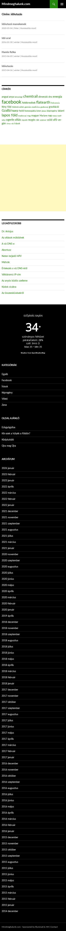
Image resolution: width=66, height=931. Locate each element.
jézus (44, 111)
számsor (43, 120)
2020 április (8, 591)
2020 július (7, 573)
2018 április (8, 665)
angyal (5, 97)
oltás (18, 119)
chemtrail (30, 96)
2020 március (9, 597)
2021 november (10, 517)
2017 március (9, 745)
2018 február (8, 677)
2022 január (8, 505)
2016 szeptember (11, 782)
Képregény (7, 393)
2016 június (8, 800)
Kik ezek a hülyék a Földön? (16, 433)
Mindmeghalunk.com (16, 4)
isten (38, 111)
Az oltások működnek (13, 238)
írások (17, 124)
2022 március (9, 493)
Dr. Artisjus (7, 231)
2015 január (8, 905)
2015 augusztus (10, 862)
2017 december (10, 690)
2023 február (8, 474)
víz (12, 124)
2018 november (10, 628)
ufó (55, 119)
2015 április (8, 887)
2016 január (8, 831)
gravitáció (54, 107)
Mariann (43, 116)
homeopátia (30, 111)
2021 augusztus (10, 530)
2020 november (10, 554)
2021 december (10, 511)
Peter (16, 28)
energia (57, 96)
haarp (14, 110)
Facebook (7, 380)
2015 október (9, 850)
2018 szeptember (11, 634)
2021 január (8, 548)
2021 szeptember (11, 524)
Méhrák (6, 262)
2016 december (10, 763)
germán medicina (32, 107)
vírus (9, 124)
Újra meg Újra (9, 446)
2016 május (8, 807)
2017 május (8, 733)
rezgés (31, 120)
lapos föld (9, 115)
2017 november (10, 696)
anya (11, 97)
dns (50, 97)
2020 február (8, 603)
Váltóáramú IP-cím (11, 274)
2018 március (9, 671)
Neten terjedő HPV (11, 256)
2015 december (10, 837)
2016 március (9, 819)
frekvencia (55, 103)
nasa (55, 116)
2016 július (7, 794)
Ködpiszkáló (8, 440)
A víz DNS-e (8, 244)
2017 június (8, 727)
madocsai (22, 116)
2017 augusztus (10, 714)
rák (37, 120)
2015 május (8, 880)
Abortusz (6, 250)
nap (50, 115)
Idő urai (6, 38)
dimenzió (43, 97)
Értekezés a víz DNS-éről (14, 268)
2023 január (8, 480)
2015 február (8, 899)
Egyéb (5, 374)
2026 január (8, 468)
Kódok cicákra (9, 287)
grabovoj (44, 107)
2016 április (8, 813)
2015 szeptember (11, 856)
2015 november (10, 843)
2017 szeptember (11, 708)
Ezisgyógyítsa (8, 427)
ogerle (10, 119)
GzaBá (6, 110)
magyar (35, 116)
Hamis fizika (9, 52)
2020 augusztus (10, 567)
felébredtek (29, 102)
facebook (11, 102)
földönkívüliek (18, 107)
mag (29, 116)
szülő (49, 120)
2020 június (8, 579)
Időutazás (7, 66)
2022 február (8, 499)
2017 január (8, 757)
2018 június (8, 653)
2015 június (8, 874)
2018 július (7, 647)
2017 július (7, 720)
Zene (4, 405)
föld (9, 107)
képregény (52, 111)
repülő (24, 120)
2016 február (8, 825)
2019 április (8, 616)
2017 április (8, 739)
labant (61, 111)
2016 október (9, 776)
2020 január (8, 610)
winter (17, 42)
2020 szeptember (11, 560)
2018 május (8, 659)
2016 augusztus (10, 788)
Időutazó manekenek (14, 24)
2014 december (10, 911)
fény (4, 107)
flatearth (43, 102)
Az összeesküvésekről (13, 293)
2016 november (10, 770)
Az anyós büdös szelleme (14, 281)
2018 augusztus (10, 640)
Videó (5, 399)
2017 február (8, 751)
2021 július (7, 536)
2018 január (8, 683)
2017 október (9, 702)
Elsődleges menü (62, 4)
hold (21, 111)
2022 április (8, 487)
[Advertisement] (33, 178)
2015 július (7, 868)
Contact (54, 927)
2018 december (10, 622)
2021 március (9, 542)
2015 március (9, 893)
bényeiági (19, 97)
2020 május (8, 585)
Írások (5, 386)
